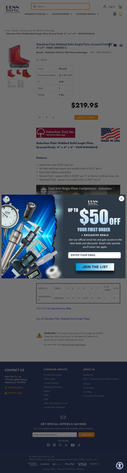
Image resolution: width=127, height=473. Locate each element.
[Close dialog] (121, 198)
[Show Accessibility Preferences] (119, 465)
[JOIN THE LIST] (94, 269)
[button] (94, 269)
